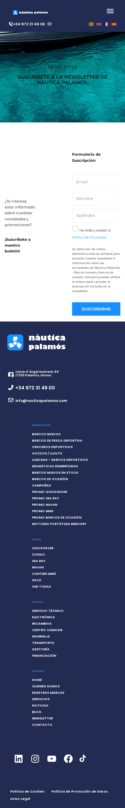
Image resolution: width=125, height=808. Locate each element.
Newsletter (42, 718)
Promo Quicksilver (49, 491)
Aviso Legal (20, 798)
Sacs (36, 580)
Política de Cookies (27, 791)
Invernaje (41, 636)
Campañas (41, 485)
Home (37, 679)
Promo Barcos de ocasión (56, 517)
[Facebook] (68, 763)
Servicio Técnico (48, 610)
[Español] (114, 24)
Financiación (44, 655)
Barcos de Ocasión (50, 479)
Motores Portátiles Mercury (59, 523)
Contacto (42, 724)
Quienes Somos (46, 686)
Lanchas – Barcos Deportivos (60, 459)
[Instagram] (35, 763)
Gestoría (40, 649)
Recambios (41, 623)
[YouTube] (51, 763)
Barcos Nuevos (46, 434)
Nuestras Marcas (48, 692)
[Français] (106, 24)
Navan (38, 567)
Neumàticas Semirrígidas (55, 466)
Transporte (43, 642)
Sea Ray (38, 560)
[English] (99, 24)
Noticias (40, 705)
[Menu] (110, 11)
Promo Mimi (42, 511)
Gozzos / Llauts (47, 453)
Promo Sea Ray (45, 498)
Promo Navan (44, 504)
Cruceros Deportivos (52, 447)
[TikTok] (82, 762)
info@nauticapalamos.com (41, 400)
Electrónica (43, 617)
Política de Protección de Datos (79, 791)
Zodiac (38, 554)
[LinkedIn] (18, 763)
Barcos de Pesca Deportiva (57, 440)
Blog (36, 711)
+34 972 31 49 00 (29, 24)
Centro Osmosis (47, 630)
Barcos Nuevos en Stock (55, 472)
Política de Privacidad (89, 237)
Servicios (40, 699)
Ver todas (41, 586)
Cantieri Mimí (44, 573)
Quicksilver (42, 548)
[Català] (91, 24)
